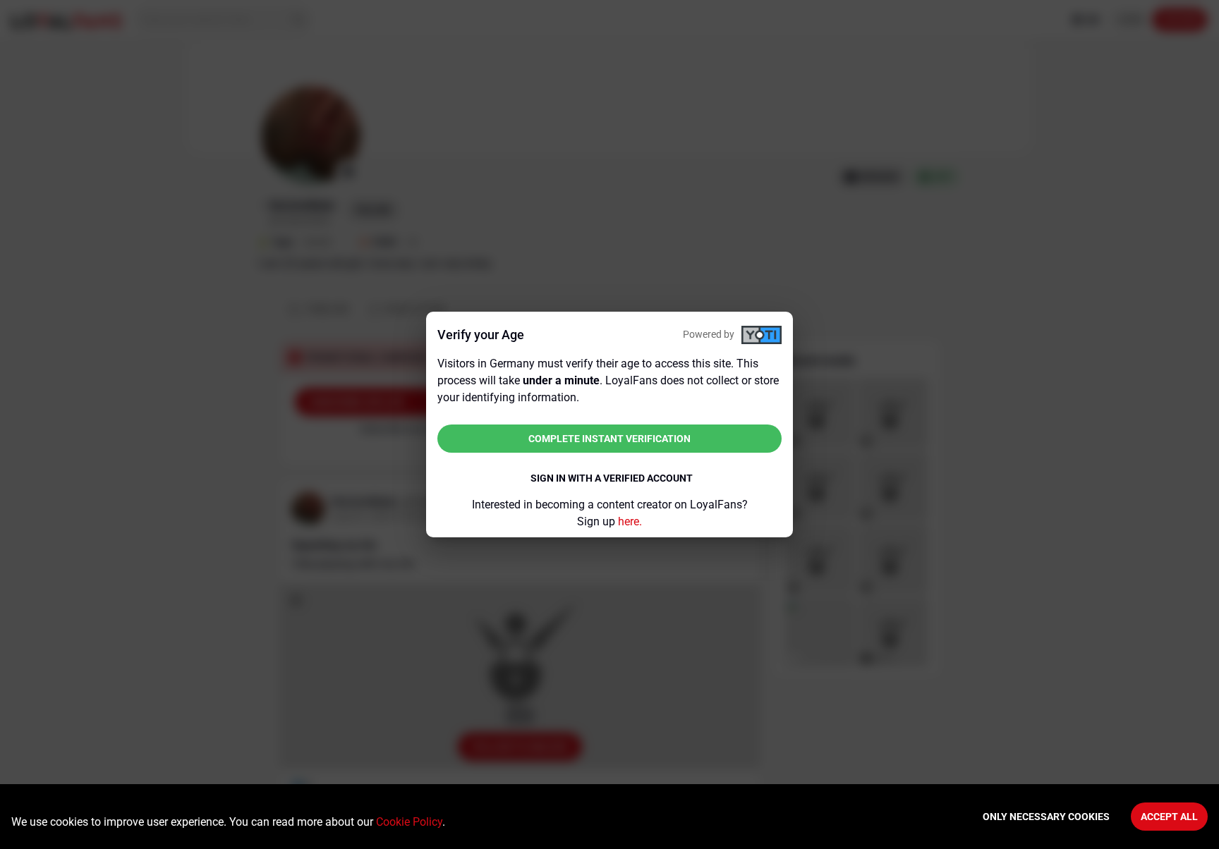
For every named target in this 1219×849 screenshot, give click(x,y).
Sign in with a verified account (611, 478)
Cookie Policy (409, 822)
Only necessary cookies (1046, 816)
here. (630, 521)
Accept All (1169, 816)
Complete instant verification (609, 438)
